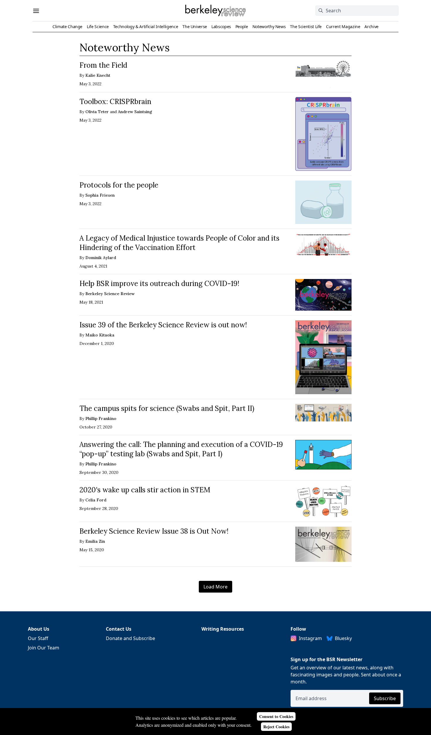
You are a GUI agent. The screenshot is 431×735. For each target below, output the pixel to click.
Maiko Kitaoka (99, 335)
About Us (38, 629)
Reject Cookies (276, 727)
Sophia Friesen (100, 195)
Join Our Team (43, 647)
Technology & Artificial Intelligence (145, 26)
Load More (215, 586)
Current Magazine (343, 26)
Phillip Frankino (100, 418)
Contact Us (118, 629)
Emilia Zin (95, 541)
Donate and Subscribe (130, 638)
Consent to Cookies (276, 716)
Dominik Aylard (100, 257)
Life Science (98, 26)
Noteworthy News (269, 26)
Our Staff (38, 638)
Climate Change (67, 26)
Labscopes (221, 26)
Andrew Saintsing (135, 111)
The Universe (194, 26)
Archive (371, 26)
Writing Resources (222, 629)
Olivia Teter (97, 111)
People (241, 26)
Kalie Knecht (97, 75)
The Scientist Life (306, 26)
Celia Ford (95, 500)
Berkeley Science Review (110, 293)
